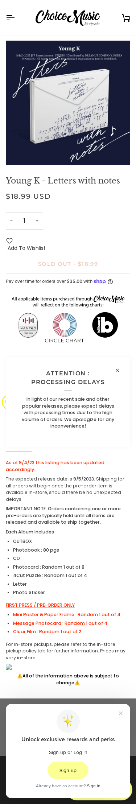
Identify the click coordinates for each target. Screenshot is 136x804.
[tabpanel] (68, 572)
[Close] (120, 370)
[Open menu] (17, 18)
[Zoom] (19, 151)
